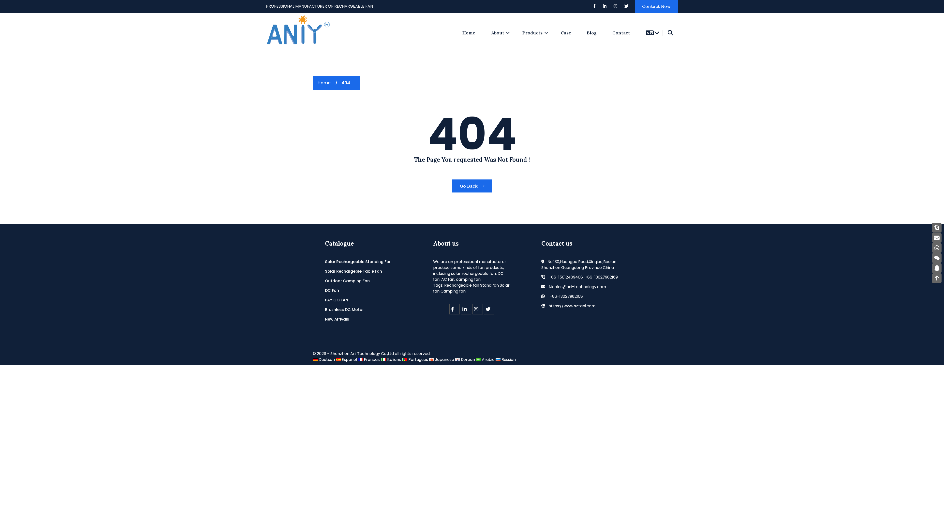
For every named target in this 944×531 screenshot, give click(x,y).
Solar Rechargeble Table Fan (353, 271)
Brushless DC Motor (344, 309)
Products (532, 33)
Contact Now (656, 6)
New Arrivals (337, 319)
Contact (621, 33)
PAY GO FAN (336, 300)
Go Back (469, 186)
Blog (592, 33)
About (497, 33)
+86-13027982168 (566, 296)
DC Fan (332, 290)
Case (566, 33)
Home (324, 83)
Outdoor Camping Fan (347, 281)
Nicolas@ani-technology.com (577, 287)
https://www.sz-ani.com (571, 306)
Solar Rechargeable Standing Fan (358, 262)
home (468, 33)
